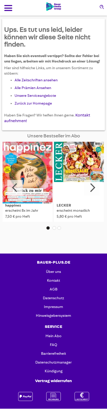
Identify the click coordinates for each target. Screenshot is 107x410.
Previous (15, 187)
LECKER (64, 205)
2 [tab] (54, 228)
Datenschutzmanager (53, 362)
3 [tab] (59, 228)
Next (92, 187)
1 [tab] (48, 228)
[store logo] (53, 6)
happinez (13, 205)
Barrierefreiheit (53, 353)
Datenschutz (53, 298)
